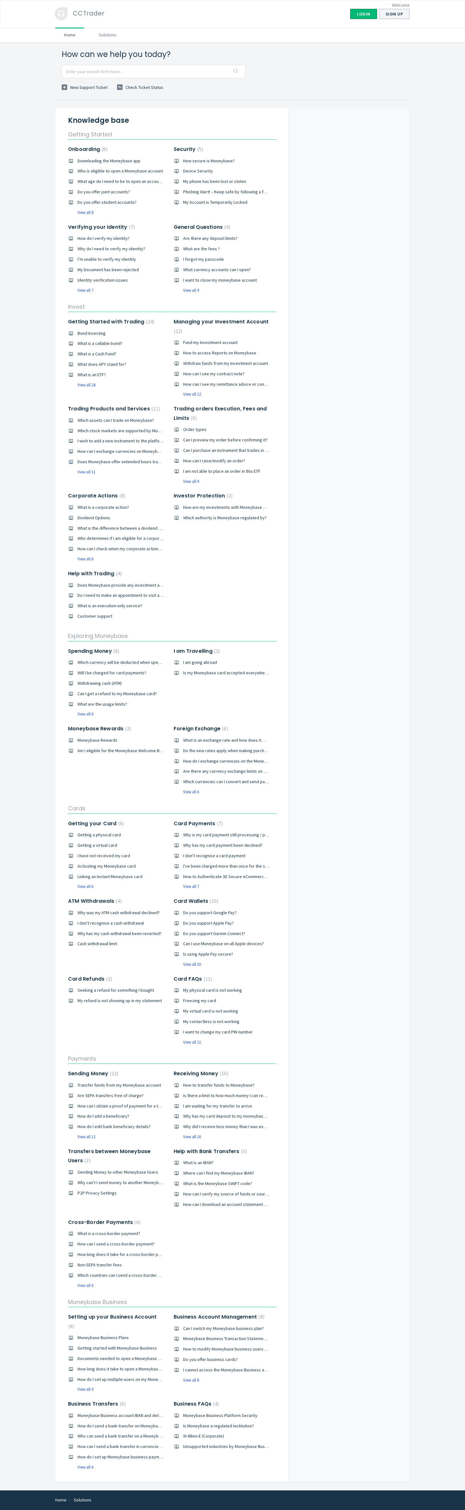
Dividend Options (94, 518)
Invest (76, 307)
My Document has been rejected (108, 269)
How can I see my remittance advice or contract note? (234, 384)
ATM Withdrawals (94, 901)
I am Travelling (196, 651)
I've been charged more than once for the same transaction (239, 866)
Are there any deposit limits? (210, 238)
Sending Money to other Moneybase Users (118, 1172)
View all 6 (85, 714)
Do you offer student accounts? (107, 202)
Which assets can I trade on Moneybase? (116, 420)
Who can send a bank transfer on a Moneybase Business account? (140, 1436)
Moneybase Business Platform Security (220, 1415)
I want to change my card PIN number (218, 1032)
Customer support (95, 616)
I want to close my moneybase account (220, 280)
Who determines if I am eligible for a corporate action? (129, 538)
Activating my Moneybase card (107, 866)
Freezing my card (199, 1000)
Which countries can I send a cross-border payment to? (130, 1275)
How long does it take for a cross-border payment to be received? (140, 1254)
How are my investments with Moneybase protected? (233, 507)
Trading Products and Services (113, 408)
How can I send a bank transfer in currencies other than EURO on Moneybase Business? (159, 1446)
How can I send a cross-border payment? (116, 1244)
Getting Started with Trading (110, 321)
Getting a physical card (99, 835)
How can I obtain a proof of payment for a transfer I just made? (136, 1106)
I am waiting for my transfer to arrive (217, 1106)
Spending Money (93, 651)
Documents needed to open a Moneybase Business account (134, 1358)
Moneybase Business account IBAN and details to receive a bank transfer (146, 1415)
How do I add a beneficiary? (103, 1116)
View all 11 (86, 472)
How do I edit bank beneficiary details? (114, 1126)
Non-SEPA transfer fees (100, 1265)
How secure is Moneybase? (209, 161)
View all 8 (85, 212)
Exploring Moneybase (98, 636)
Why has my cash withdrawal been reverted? (120, 933)
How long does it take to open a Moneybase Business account (136, 1369)
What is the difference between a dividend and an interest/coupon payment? (150, 528)
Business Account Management (218, 1316)
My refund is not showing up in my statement (120, 1000)
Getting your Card (95, 823)
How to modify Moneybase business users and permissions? (240, 1349)
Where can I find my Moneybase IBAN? (218, 1173)
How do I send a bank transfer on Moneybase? (121, 1426)
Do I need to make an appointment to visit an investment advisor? (139, 595)
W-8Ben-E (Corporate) (203, 1436)
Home (69, 35)
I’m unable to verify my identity (107, 259)
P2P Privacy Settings (97, 1193)
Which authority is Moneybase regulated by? (225, 518)
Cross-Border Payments (103, 1222)
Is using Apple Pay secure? (208, 954)
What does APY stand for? (102, 364)
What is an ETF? (92, 375)
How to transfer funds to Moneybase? (219, 1085)
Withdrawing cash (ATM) (100, 683)
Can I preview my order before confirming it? (225, 440)
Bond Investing (92, 333)
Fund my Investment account (210, 342)
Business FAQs (195, 1403)
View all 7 (85, 290)
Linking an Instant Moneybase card (110, 876)
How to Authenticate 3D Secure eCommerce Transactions (237, 876)
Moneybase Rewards (98, 728)
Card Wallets (195, 901)
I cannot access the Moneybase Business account (230, 1370)
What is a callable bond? (100, 343)
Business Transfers (96, 1403)
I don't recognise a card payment (214, 855)
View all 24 (86, 385)
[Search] (236, 71)
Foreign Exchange (200, 728)
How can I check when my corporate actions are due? (128, 549)
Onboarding (87, 149)
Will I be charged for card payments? (112, 673)
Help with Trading (94, 573)
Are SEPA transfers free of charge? (111, 1095)
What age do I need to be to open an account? (121, 181)
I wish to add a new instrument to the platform (121, 441)
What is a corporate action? (103, 507)
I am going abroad (200, 662)
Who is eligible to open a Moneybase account (120, 171)
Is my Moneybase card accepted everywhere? (227, 673)
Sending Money (92, 1073)
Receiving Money (200, 1073)
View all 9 (191, 290)
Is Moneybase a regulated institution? (218, 1426)
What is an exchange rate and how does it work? (228, 740)
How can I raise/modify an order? (214, 461)
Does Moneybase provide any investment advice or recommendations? (145, 585)
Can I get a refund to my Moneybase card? (117, 693)
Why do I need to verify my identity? (111, 249)
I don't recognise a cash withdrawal (111, 923)
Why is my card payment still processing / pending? (231, 835)
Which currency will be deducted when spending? (124, 662)
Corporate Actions (96, 495)
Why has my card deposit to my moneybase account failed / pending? (248, 1116)
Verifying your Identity (100, 227)
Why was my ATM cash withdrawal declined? (119, 912)
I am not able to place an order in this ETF (221, 471)
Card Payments (197, 823)
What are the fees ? (201, 249)
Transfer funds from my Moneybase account (119, 1085)
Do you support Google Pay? (210, 912)
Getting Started (90, 134)
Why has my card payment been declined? (223, 845)
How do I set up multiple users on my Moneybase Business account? (142, 1379)
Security (188, 149)
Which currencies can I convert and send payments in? (234, 781)
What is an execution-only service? (110, 605)
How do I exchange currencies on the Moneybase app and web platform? (251, 761)
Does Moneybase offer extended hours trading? (123, 462)
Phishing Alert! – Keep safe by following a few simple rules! (238, 192)
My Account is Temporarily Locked (215, 202)
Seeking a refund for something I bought (116, 990)
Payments (82, 1059)
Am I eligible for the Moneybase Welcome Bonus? (124, 750)
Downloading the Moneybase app (109, 161)
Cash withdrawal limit (97, 943)
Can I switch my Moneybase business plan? (223, 1328)
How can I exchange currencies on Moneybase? (122, 451)
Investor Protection (202, 495)
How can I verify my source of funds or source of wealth (235, 1194)
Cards (76, 808)
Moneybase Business (97, 1302)
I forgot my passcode (203, 259)
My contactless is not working (211, 1021)
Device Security (198, 171)
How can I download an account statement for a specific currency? (245, 1204)
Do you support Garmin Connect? (214, 933)
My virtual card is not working (210, 1011)
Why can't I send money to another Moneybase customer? (132, 1182)
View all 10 (192, 964)
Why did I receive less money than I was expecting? (231, 1126)
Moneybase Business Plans (103, 1337)
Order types (195, 429)
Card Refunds (89, 979)
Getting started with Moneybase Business (117, 1348)
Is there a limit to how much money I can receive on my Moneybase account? (255, 1095)
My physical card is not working (212, 990)
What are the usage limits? (102, 704)
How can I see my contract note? (214, 374)
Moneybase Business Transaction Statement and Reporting (239, 1338)
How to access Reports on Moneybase (219, 353)
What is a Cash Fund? (97, 354)
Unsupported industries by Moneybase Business (229, 1446)
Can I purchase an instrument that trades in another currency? (241, 450)
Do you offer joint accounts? (104, 192)
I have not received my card (104, 855)
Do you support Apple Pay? (208, 923)
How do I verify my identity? (104, 238)
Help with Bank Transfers (209, 1151)
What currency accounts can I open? (217, 269)
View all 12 (192, 394)
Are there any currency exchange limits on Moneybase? (235, 771)
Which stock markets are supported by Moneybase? (127, 431)
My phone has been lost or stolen (214, 181)
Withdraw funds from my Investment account (225, 363)
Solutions (107, 35)
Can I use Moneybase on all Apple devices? (223, 943)
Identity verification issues (103, 280)
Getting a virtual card (97, 845)
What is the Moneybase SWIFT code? (217, 1183)
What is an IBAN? (198, 1162)
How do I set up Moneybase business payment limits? (128, 1457)
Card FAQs (192, 979)
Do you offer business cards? (210, 1359)
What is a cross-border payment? (109, 1233)
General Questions (201, 227)
